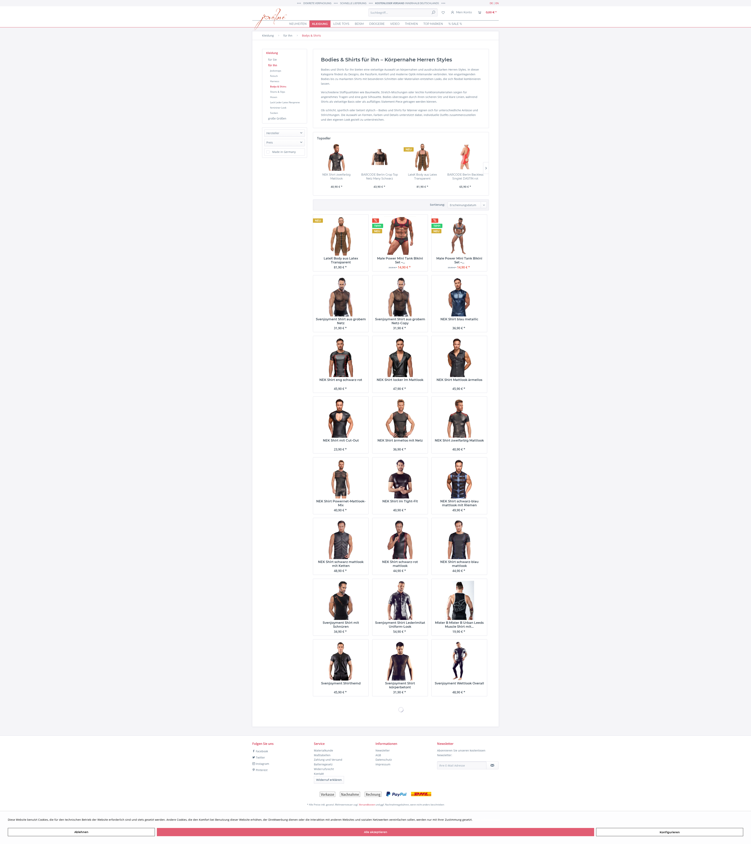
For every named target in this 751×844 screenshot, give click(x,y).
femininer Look (278, 107)
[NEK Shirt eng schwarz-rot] (341, 357)
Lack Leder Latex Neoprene (285, 102)
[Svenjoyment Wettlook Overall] (459, 661)
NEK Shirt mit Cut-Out (341, 440)
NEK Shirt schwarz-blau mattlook (459, 564)
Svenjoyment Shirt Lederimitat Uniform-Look (400, 625)
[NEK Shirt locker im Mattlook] (400, 357)
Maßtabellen (322, 755)
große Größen (277, 118)
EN (497, 3)
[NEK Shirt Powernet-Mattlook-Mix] (341, 478)
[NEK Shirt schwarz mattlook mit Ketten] (341, 539)
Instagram (262, 764)
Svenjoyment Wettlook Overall (459, 683)
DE (491, 3)
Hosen (273, 97)
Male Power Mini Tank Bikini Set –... (400, 260)
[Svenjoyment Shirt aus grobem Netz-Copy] (400, 296)
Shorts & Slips (277, 91)
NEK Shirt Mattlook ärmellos (459, 380)
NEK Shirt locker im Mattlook (400, 380)
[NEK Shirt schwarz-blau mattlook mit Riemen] (459, 478)
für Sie (272, 59)
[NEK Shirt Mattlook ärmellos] (459, 357)
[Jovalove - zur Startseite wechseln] (270, 19)
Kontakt (319, 774)
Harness (274, 81)
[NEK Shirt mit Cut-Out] (341, 418)
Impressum (383, 764)
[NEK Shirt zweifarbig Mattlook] (336, 157)
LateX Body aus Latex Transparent (422, 176)
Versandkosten (367, 804)
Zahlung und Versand (328, 759)
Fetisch (274, 76)
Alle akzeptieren (375, 832)
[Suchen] (433, 12)
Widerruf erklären (329, 780)
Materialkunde (323, 750)
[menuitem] (402, 12)
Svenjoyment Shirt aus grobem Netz (341, 321)
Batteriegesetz (323, 764)
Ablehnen (81, 832)
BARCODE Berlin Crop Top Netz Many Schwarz (379, 176)
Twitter (260, 757)
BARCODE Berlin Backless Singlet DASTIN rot (465, 176)
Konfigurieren (670, 832)
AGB (378, 755)
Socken (274, 113)
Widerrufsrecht (324, 769)
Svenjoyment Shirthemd (341, 683)
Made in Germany (284, 152)
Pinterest (261, 770)
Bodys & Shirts (278, 86)
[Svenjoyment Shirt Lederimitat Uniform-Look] (400, 600)
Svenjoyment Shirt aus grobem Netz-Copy (400, 321)
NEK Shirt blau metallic (459, 319)
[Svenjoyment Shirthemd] (341, 661)
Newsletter (383, 750)
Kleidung (272, 53)
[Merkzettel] (443, 12)
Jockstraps (275, 70)
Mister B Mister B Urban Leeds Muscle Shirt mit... (459, 625)
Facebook (261, 751)
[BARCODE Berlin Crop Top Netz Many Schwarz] (379, 157)
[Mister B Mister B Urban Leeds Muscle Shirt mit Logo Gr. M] (459, 600)
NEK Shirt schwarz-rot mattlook (400, 564)
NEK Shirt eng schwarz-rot (340, 380)
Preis (269, 142)
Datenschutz (384, 759)
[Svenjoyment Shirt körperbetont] (400, 661)
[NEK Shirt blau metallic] (459, 296)
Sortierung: (437, 205)
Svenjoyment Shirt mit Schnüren (341, 625)
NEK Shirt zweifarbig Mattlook (336, 176)
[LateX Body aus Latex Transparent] (422, 157)
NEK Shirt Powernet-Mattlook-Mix (341, 503)
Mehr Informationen (486, 820)
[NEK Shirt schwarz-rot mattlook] (400, 539)
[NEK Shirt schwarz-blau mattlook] (459, 539)
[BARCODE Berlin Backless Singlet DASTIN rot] (465, 157)
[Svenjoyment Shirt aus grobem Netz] (341, 296)
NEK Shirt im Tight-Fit (400, 501)
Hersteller (272, 133)
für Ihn (272, 65)
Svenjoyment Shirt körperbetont (400, 685)
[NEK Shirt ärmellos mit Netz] (400, 418)
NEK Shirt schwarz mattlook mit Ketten (341, 564)
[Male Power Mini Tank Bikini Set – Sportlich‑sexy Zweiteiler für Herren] (400, 236)
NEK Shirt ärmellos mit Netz (400, 440)
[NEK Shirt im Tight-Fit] (400, 478)
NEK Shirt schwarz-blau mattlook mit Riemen (459, 503)
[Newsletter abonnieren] (492, 765)
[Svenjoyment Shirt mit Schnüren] (341, 600)
